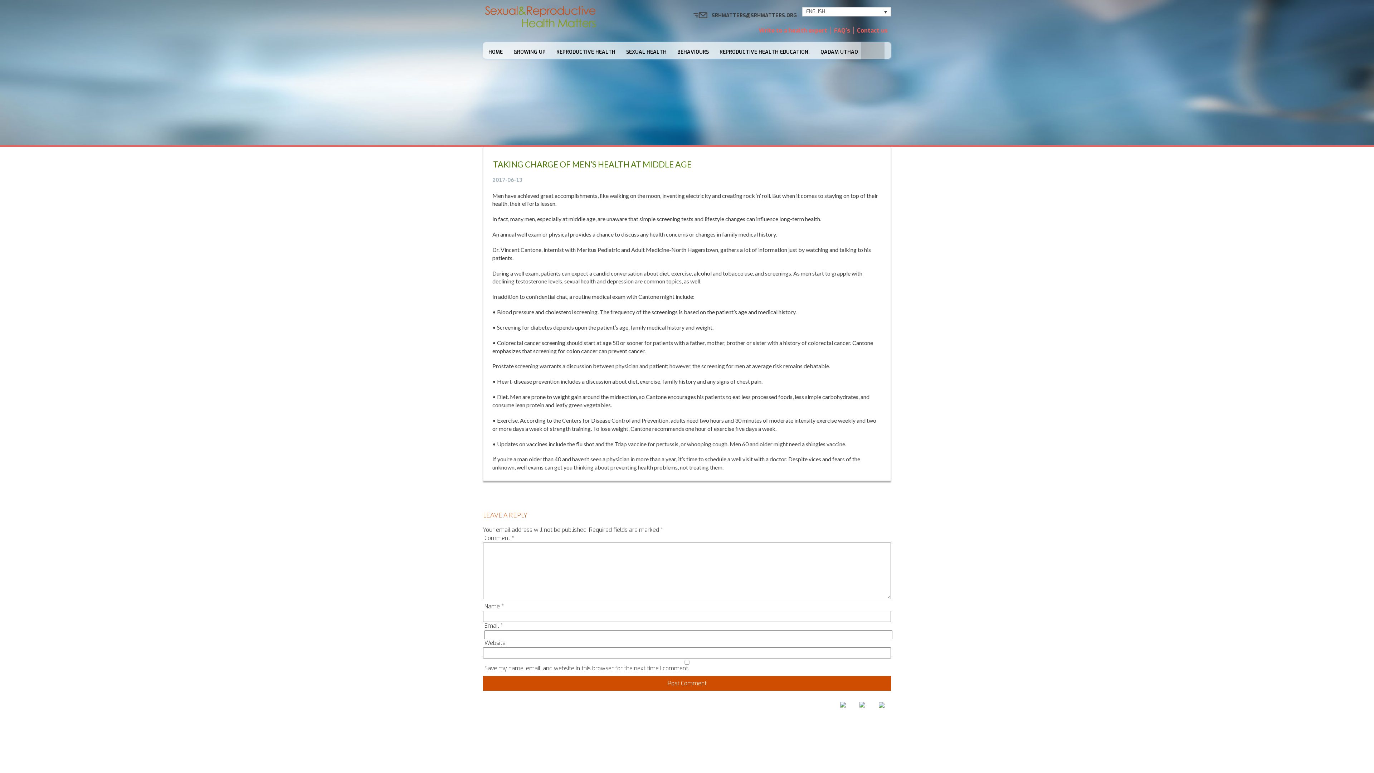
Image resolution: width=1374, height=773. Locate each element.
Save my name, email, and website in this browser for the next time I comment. (586, 668)
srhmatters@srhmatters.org (754, 15)
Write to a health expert (793, 30)
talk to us (724, 706)
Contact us (872, 30)
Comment (499, 538)
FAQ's (842, 30)
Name (494, 606)
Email (493, 625)
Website (495, 643)
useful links (766, 706)
